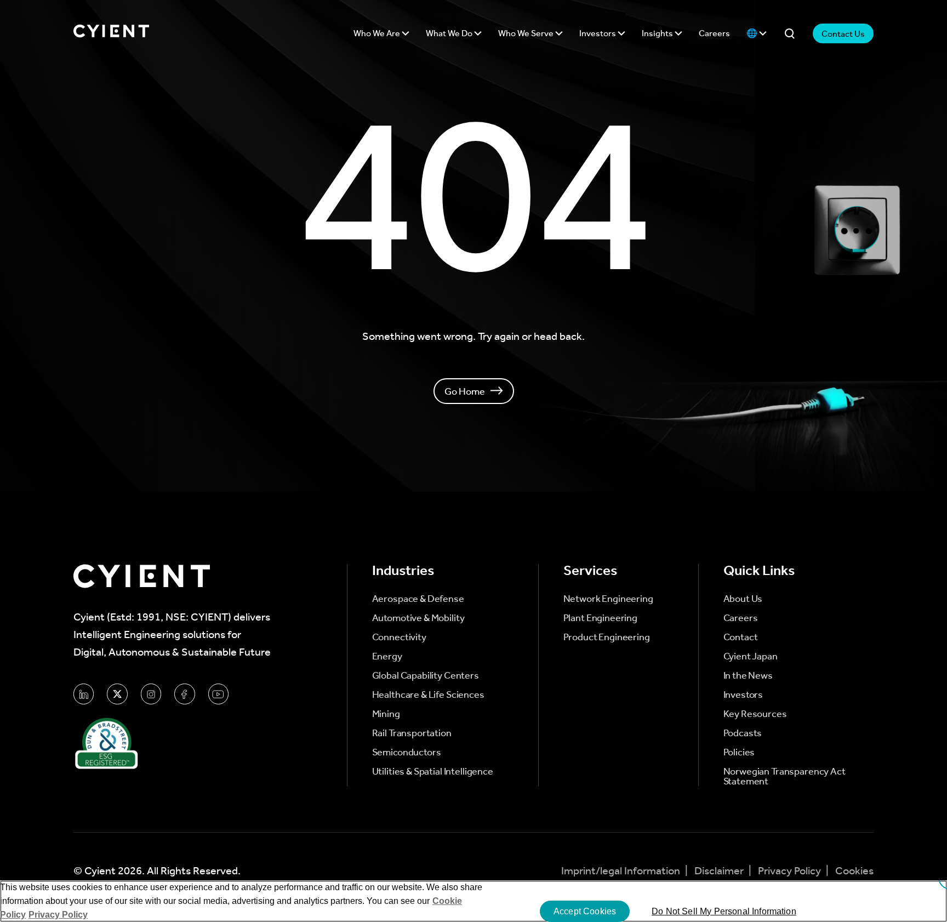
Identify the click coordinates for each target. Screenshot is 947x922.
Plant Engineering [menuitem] (600, 618)
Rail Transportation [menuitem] (412, 733)
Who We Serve (526, 33)
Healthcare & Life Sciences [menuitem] (428, 694)
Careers (714, 33)
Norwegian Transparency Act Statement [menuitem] (784, 776)
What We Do (450, 33)
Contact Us (843, 34)
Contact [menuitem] (740, 637)
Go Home (464, 391)
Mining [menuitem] (386, 714)
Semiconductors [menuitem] (406, 752)
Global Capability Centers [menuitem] (425, 675)
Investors (598, 33)
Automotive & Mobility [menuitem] (418, 618)
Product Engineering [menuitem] (606, 637)
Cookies (854, 870)
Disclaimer (720, 870)
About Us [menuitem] (743, 599)
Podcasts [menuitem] (742, 733)
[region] (473, 901)
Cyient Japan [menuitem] (750, 656)
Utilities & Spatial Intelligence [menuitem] (432, 771)
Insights (658, 33)
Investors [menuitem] (743, 694)
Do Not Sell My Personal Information (724, 911)
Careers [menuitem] (740, 618)
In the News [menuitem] (748, 675)
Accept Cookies (585, 911)
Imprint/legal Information (621, 870)
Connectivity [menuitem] (399, 637)
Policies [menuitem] (739, 752)
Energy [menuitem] (387, 656)
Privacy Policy (790, 870)
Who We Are (377, 33)
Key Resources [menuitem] (755, 714)
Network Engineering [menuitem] (608, 599)
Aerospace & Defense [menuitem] (418, 599)
